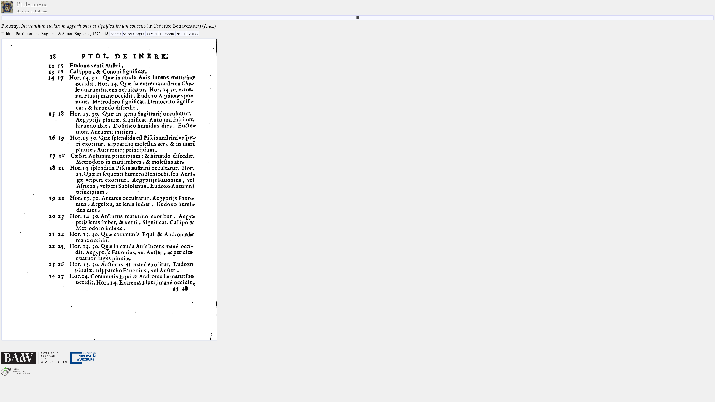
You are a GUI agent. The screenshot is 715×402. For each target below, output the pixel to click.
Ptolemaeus (32, 7)
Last (191, 34)
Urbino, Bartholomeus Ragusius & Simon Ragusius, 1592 (51, 33)
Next (180, 34)
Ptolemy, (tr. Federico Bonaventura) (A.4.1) (108, 26)
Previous (168, 34)
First (154, 34)
